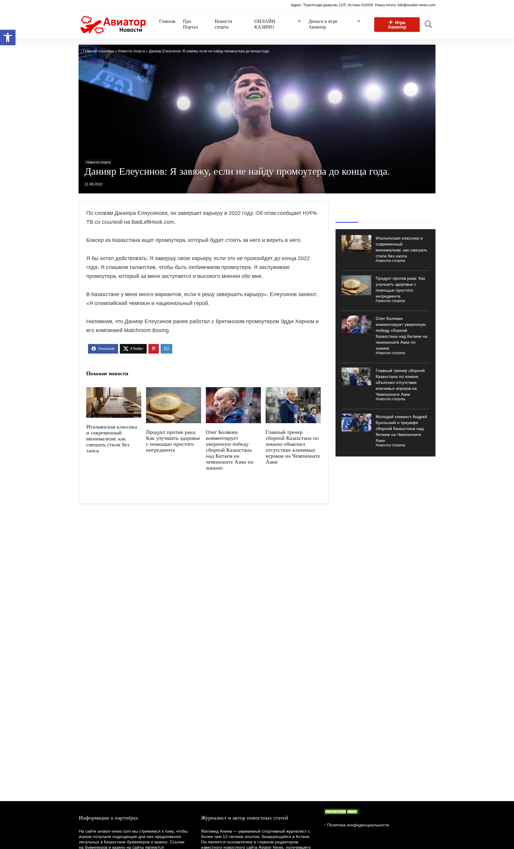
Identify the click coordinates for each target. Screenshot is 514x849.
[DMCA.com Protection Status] (341, 811)
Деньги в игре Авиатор (322, 24)
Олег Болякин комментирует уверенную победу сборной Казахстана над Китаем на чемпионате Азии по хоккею (229, 450)
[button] (7, 37)
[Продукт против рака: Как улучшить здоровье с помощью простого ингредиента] (173, 391)
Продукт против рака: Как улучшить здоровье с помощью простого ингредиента (173, 441)
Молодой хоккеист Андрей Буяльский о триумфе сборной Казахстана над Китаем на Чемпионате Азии (401, 428)
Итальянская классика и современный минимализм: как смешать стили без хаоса (111, 439)
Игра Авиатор (397, 24)
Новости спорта (223, 24)
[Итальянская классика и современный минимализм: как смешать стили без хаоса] (113, 391)
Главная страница (98, 51)
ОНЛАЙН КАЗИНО (264, 24)
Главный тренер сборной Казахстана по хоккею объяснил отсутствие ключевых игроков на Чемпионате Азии (293, 447)
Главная (167, 21)
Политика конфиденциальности (358, 825)
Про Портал (190, 24)
